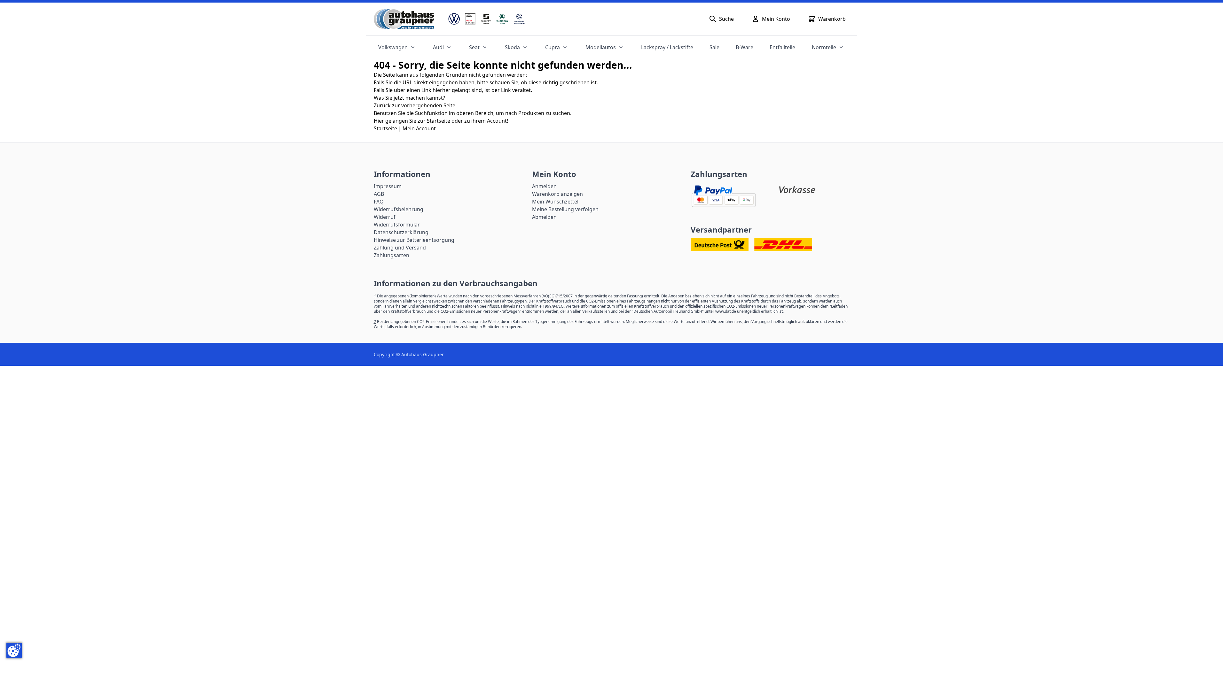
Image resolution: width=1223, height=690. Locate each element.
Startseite (385, 128)
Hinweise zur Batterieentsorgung (414, 239)
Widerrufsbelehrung (398, 209)
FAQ (379, 201)
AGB (379, 193)
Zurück (382, 105)
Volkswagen (393, 47)
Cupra (552, 47)
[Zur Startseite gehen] (404, 19)
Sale (714, 47)
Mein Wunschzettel (555, 201)
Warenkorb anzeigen (557, 193)
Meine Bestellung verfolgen (565, 209)
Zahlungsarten (391, 255)
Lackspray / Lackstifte (667, 47)
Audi (438, 47)
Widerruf (385, 216)
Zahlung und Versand (400, 247)
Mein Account (419, 128)
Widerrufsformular (397, 224)
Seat (474, 47)
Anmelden (544, 186)
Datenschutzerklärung (401, 232)
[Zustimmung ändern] (14, 650)
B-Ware (744, 47)
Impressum (388, 186)
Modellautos (600, 47)
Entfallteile (782, 47)
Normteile (824, 47)
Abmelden (544, 216)
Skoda (512, 47)
